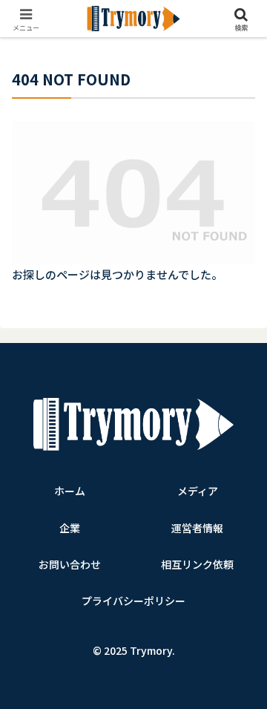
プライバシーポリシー (133, 600)
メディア (197, 490)
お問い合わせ (70, 564)
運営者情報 (197, 527)
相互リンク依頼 (197, 564)
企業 (69, 527)
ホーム (69, 490)
